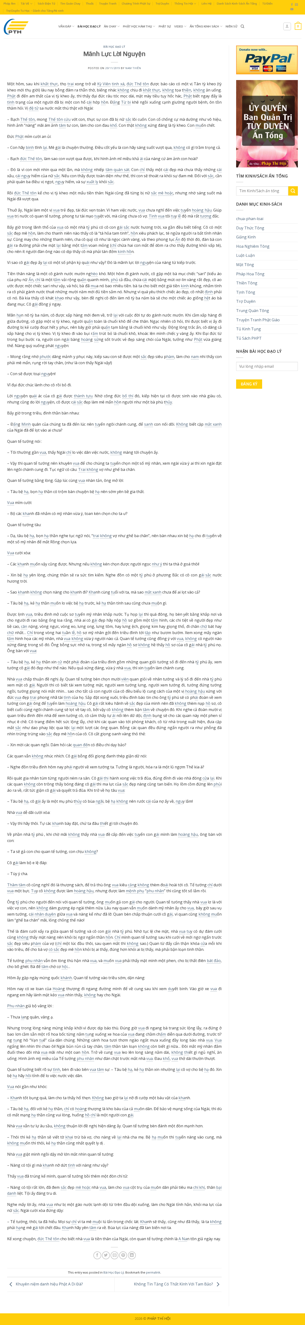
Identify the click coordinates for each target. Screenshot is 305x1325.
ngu (24, 175)
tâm (62, 125)
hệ (206, 298)
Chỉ (30, 632)
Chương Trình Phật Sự (136, 3)
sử (96, 339)
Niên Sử (231, 26)
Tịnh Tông (245, 292)
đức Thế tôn (138, 83)
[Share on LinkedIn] (132, 1255)
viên (125, 679)
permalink (153, 1272)
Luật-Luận (245, 255)
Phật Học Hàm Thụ (137, 26)
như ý (157, 564)
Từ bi (126, 102)
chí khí (199, 1187)
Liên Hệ (207, 3)
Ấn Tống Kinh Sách (204, 26)
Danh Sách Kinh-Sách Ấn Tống (237, 3)
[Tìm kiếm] (242, 26)
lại (45, 147)
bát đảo (214, 960)
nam (195, 356)
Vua (10, 502)
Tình (153, 216)
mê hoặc (165, 193)
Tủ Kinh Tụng (248, 329)
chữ (203, 626)
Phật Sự (165, 26)
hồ (103, 102)
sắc (128, 119)
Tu (33, 890)
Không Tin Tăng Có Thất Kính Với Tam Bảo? (174, 1284)
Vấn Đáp (64, 26)
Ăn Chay (110, 26)
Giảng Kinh (246, 237)
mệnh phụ (135, 890)
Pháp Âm (9, 3)
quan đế (80, 744)
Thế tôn (27, 119)
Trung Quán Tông (252, 310)
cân (24, 626)
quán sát (121, 169)
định (209, 291)
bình (30, 147)
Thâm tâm (16, 884)
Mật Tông (245, 264)
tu (182, 210)
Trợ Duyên (162, 3)
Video (178, 26)
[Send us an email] (296, 4)
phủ (114, 279)
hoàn (85, 339)
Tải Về (25, 3)
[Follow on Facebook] (291, 4)
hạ (18, 315)
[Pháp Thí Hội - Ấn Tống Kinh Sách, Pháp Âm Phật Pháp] (27, 26)
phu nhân (155, 890)
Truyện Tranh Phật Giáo (258, 319)
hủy (168, 402)
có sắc (54, 949)
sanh (148, 424)
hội (64, 966)
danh (11, 1193)
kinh (122, 251)
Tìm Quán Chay (70, 3)
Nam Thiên (133, 68)
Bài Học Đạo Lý (89, 26)
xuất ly (92, 181)
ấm (84, 245)
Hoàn (57, 988)
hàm (170, 356)
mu (198, 125)
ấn (115, 102)
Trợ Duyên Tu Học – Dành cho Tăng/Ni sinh (35, 10)
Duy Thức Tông (250, 228)
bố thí (127, 395)
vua (56, 210)
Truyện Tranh (108, 3)
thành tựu (83, 395)
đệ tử (34, 108)
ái (90, 102)
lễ (179, 216)
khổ (113, 125)
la (22, 1017)
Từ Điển (267, 3)
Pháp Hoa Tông (250, 274)
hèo (94, 273)
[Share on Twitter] (106, 1255)
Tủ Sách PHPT (249, 338)
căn (131, 884)
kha (58, 298)
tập (148, 632)
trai (70, 83)
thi (106, 778)
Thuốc (90, 3)
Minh (26, 424)
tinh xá (118, 83)
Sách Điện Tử (46, 3)
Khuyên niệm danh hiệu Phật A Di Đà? (49, 1284)
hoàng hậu (201, 210)
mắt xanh (213, 424)
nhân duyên (45, 914)
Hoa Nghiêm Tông (252, 246)
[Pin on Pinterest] (123, 1255)
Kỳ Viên (104, 83)
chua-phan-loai (249, 218)
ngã (99, 801)
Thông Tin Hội (183, 3)
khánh (66, 977)
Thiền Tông (246, 283)
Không (182, 424)
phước (45, 356)
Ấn (177, 239)
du (170, 988)
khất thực (49, 83)
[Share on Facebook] (97, 1255)
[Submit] (293, 191)
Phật (11, 96)
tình (10, 102)
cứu (67, 119)
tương (205, 216)
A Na (182, 1238)
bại (219, 1187)
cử (60, 662)
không (123, 90)
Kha (92, 592)
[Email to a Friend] (114, 1255)
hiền (187, 90)
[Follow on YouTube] (291, 9)
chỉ (142, 169)
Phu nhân (16, 1005)
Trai (82, 469)
